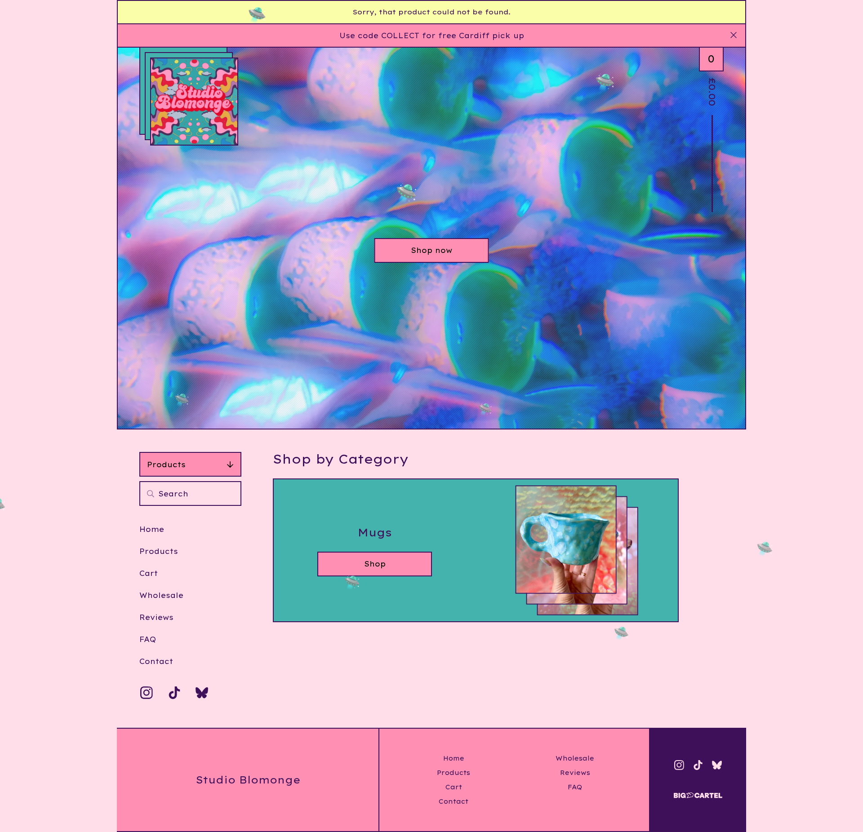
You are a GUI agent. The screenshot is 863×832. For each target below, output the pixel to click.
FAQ (147, 639)
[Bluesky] (202, 693)
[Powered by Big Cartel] (698, 791)
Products (166, 464)
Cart (148, 573)
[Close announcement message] (733, 35)
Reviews (156, 617)
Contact (156, 661)
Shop (375, 563)
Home (151, 529)
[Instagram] (146, 693)
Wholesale (161, 595)
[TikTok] (174, 693)
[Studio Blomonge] (194, 102)
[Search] (151, 493)
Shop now (431, 250)
